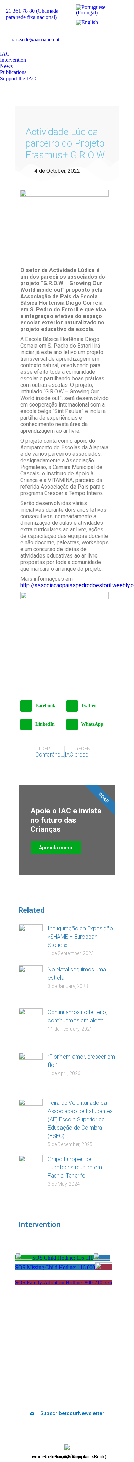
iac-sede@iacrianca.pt (35, 39)
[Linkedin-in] (73, 1395)
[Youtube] (61, 1395)
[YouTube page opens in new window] (98, 35)
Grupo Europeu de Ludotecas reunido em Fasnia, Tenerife (75, 1167)
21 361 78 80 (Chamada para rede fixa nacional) (32, 14)
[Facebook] (39, 1395)
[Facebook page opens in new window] (78, 35)
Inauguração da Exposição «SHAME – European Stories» (80, 936)
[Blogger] (95, 1395)
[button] (41, 706)
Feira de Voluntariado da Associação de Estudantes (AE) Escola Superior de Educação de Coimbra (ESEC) (80, 1119)
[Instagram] (84, 1395)
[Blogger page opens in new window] (78, 45)
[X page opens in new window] (88, 35)
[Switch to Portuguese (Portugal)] (100, 10)
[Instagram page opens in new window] (119, 35)
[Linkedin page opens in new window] (109, 35)
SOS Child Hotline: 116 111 (62, 1258)
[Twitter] (50, 1395)
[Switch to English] (86, 22)
